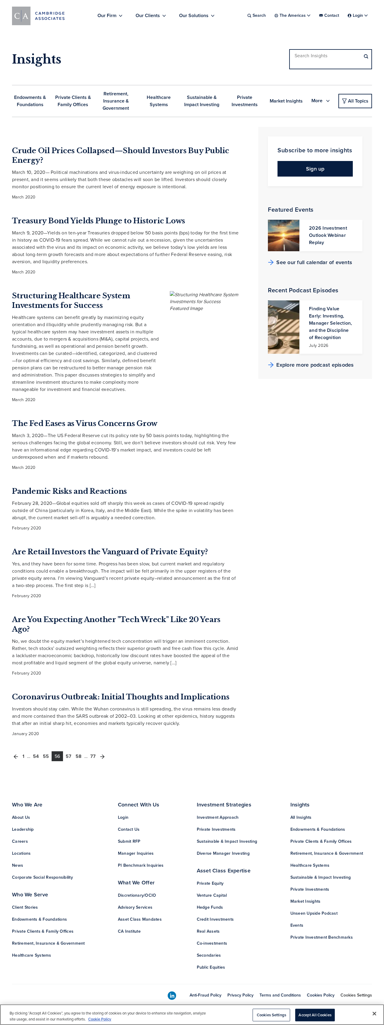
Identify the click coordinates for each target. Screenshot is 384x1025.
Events (297, 925)
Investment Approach (218, 817)
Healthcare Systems (159, 101)
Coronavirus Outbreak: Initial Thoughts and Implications (120, 697)
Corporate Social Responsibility (42, 877)
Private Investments (245, 101)
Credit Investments (215, 919)
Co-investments (212, 943)
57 (68, 756)
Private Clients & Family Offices (73, 101)
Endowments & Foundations (30, 101)
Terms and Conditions (280, 995)
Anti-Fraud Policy (205, 995)
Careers (20, 841)
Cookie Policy (99, 1019)
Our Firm (107, 15)
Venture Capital (212, 895)
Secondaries (209, 955)
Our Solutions (193, 15)
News (17, 865)
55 (46, 756)
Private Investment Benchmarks (321, 937)
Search (259, 15)
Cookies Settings (356, 995)
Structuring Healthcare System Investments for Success (71, 300)
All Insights (301, 817)
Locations (21, 853)
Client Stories (25, 907)
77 (93, 756)
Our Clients (148, 15)
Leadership (23, 829)
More (317, 100)
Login (123, 817)
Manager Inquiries (136, 853)
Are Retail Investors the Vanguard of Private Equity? (110, 551)
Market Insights (286, 100)
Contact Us (129, 829)
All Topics (358, 100)
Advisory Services (135, 907)
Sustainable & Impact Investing (201, 101)
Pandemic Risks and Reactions (69, 491)
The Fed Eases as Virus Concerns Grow (85, 423)
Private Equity (210, 883)
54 (36, 756)
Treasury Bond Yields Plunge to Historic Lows (98, 220)
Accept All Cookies (314, 1015)
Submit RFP (129, 841)
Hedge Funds (210, 907)
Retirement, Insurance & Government (116, 101)
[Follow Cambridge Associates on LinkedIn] (172, 995)
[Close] (374, 1013)
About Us (21, 817)
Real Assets (208, 931)
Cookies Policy (320, 995)
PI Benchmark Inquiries (141, 865)
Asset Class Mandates (140, 919)
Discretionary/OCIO (137, 895)
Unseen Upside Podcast (314, 913)
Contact (331, 15)
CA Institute (129, 931)
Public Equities (211, 967)
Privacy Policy (240, 995)
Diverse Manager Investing (223, 853)
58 (79, 756)
